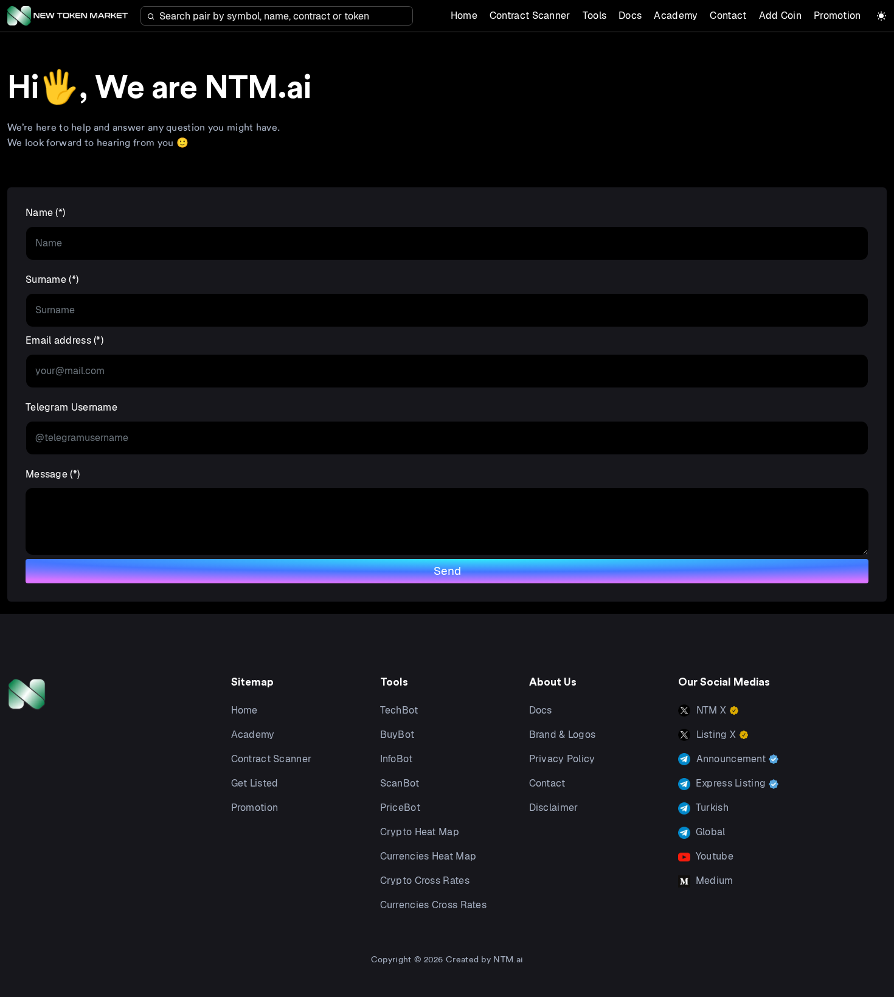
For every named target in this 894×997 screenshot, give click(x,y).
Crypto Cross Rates (425, 880)
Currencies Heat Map (428, 856)
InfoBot (396, 758)
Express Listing (731, 783)
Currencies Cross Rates (433, 904)
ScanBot (400, 783)
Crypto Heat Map (420, 831)
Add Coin (780, 15)
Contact (728, 15)
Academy (676, 15)
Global (709, 831)
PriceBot (400, 807)
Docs (630, 15)
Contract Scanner (530, 15)
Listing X (716, 734)
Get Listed (255, 783)
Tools (595, 15)
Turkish (711, 807)
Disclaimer (553, 807)
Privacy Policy (562, 758)
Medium (713, 880)
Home (464, 15)
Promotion (837, 15)
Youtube (713, 856)
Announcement (731, 758)
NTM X (711, 710)
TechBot (399, 710)
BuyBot (397, 734)
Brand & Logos (562, 734)
